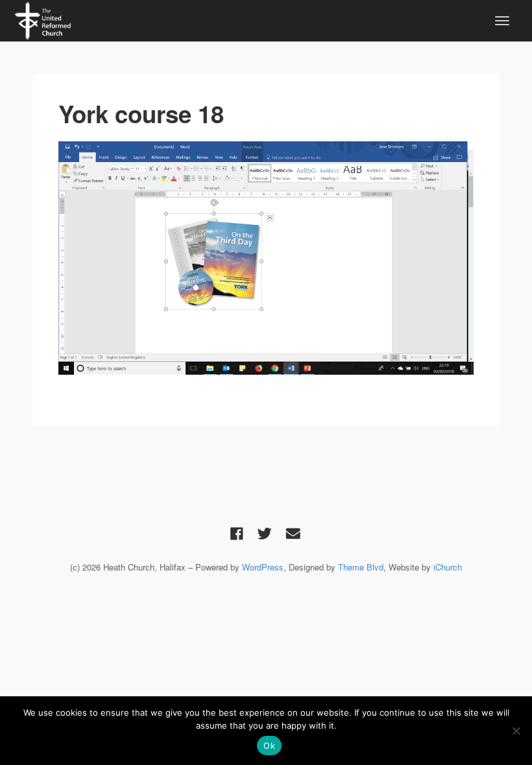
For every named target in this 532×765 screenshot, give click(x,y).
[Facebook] (236, 532)
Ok (269, 745)
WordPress (263, 567)
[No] (515, 730)
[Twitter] (264, 532)
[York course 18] (266, 258)
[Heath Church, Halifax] (43, 18)
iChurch (447, 567)
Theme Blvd (360, 567)
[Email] (293, 532)
